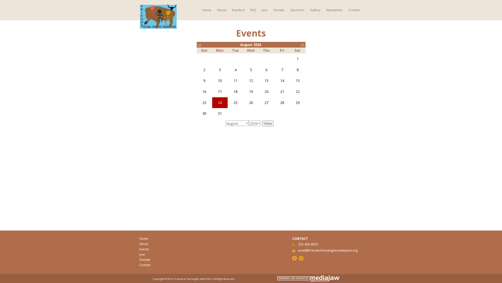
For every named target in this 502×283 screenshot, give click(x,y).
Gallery (315, 10)
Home (206, 10)
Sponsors (297, 10)
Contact (354, 10)
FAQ (253, 10)
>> (303, 44)
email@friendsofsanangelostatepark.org (328, 250)
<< (199, 44)
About (221, 10)
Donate (278, 10)
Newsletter (334, 10)
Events (144, 249)
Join (264, 10)
